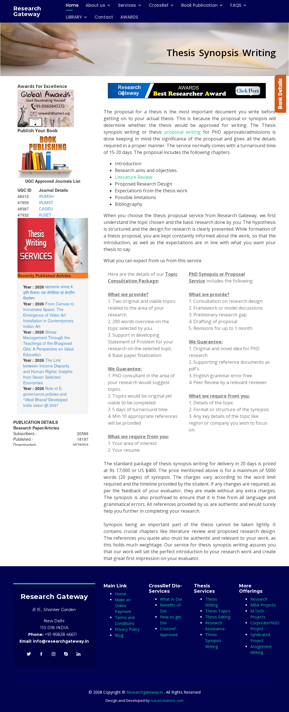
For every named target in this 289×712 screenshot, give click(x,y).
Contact (104, 17)
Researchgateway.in (145, 692)
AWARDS (129, 17)
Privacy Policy (127, 629)
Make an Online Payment (123, 605)
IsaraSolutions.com (167, 700)
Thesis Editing (217, 617)
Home (120, 593)
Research (258, 599)
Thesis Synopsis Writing (213, 640)
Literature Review (133, 177)
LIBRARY (74, 17)
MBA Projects (263, 605)
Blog (119, 635)
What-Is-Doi (171, 599)
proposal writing (182, 132)
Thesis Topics (217, 611)
